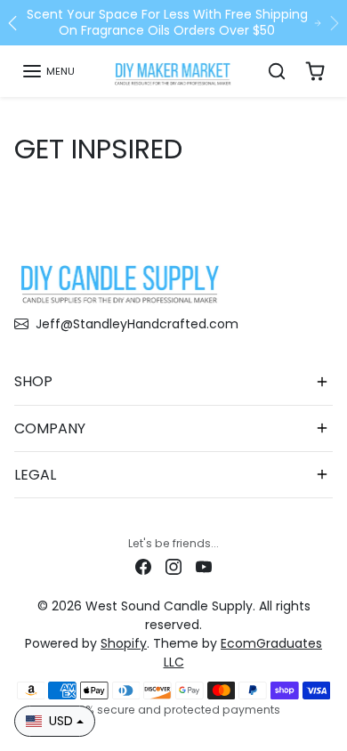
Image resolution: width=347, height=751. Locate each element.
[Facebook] (143, 566)
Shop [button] (33, 381)
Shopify (124, 643)
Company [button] (49, 428)
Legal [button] (35, 474)
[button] (48, 71)
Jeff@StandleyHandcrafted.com (137, 324)
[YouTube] (204, 566)
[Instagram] (173, 566)
